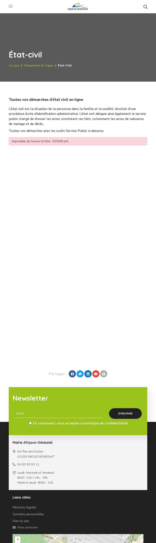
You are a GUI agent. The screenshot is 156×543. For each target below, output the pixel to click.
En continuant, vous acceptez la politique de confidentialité (80, 423)
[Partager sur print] (103, 373)
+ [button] (18, 539)
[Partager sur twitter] (80, 373)
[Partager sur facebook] (72, 373)
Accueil (14, 65)
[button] (145, 6)
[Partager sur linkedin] (88, 373)
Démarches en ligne (38, 65)
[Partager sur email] (95, 373)
